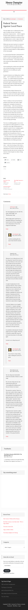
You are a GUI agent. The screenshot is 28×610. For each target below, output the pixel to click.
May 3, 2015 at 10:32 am (14, 371)
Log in (19, 605)
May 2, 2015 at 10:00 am (17, 235)
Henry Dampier (14, 2)
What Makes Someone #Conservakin (9, 593)
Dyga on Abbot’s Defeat (8, 529)
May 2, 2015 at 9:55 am (14, 254)
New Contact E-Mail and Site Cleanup (11, 518)
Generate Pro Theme (15, 604)
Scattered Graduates (7, 186)
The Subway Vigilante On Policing (10, 532)
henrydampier (15, 234)
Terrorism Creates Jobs (8, 526)
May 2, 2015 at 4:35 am (14, 208)
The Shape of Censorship (6, 587)
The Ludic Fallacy (5, 596)
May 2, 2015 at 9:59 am (17, 350)
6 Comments (20, 19)
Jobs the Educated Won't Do (7, 590)
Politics (9, 194)
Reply (7, 229)
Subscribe (7, 570)
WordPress (15, 605)
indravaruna (12, 206)
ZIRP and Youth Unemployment (8, 584)
